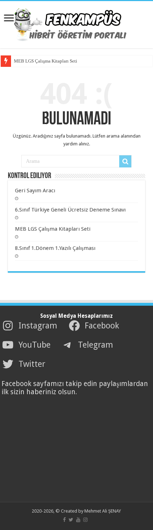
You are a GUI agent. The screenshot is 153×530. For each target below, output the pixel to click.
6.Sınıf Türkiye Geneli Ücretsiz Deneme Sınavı (70, 210)
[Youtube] (78, 519)
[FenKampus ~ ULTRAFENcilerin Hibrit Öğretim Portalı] (76, 23)
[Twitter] (71, 519)
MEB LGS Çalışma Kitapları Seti (45, 61)
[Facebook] (64, 519)
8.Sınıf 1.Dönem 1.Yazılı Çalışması (55, 248)
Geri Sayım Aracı (35, 190)
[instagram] (85, 519)
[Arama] (125, 161)
